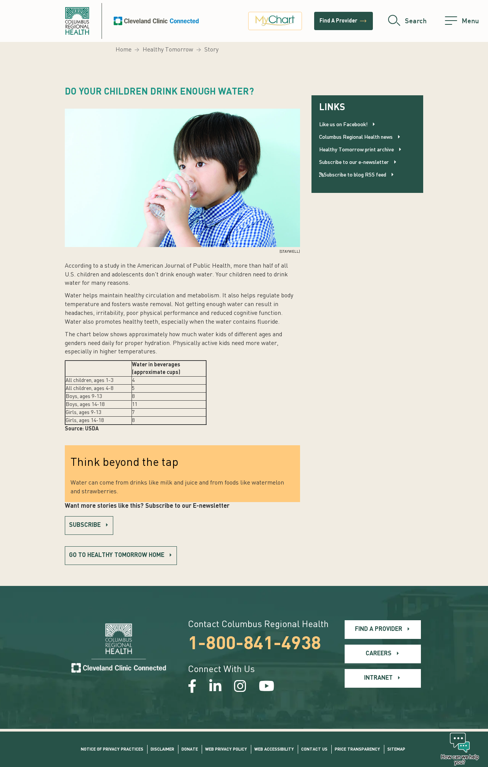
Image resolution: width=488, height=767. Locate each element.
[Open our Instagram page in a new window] (240, 687)
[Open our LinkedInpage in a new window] (215, 687)
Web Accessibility (274, 750)
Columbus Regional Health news (356, 137)
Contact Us (314, 750)
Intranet (378, 678)
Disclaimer (162, 750)
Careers (379, 654)
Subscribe (85, 525)
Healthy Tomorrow (168, 50)
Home (124, 50)
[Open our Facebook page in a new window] (192, 687)
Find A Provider (343, 21)
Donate (189, 750)
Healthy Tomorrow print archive (356, 149)
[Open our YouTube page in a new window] (266, 687)
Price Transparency (357, 750)
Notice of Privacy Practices (112, 750)
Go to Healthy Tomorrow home (116, 555)
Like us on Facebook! (343, 124)
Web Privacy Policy (226, 750)
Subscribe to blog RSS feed (355, 175)
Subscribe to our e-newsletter (354, 162)
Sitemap (396, 750)
